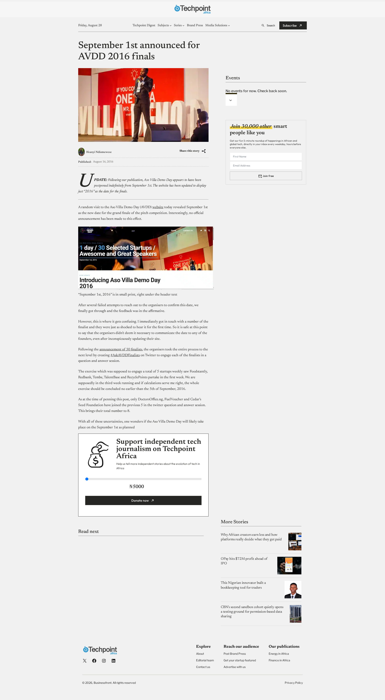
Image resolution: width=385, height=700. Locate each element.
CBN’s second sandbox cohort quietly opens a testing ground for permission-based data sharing (252, 611)
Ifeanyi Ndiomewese (99, 152)
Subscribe (290, 25)
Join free (268, 176)
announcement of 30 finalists (120, 349)
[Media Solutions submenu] (229, 25)
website (157, 207)
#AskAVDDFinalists (125, 355)
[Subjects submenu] (171, 25)
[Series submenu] (183, 25)
